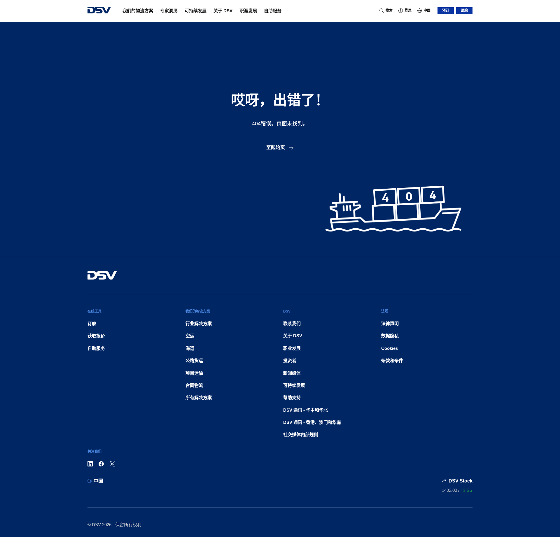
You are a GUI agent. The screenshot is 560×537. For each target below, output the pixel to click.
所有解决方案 (199, 397)
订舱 (92, 323)
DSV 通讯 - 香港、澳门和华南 (312, 422)
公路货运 (194, 360)
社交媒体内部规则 (300, 434)
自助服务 (272, 10)
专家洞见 (169, 10)
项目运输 (194, 373)
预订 (445, 10)
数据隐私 (390, 335)
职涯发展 (248, 10)
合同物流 (194, 385)
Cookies (389, 348)
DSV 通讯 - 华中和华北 (305, 410)
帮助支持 (292, 397)
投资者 (289, 360)
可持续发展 (195, 10)
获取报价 (96, 335)
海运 (190, 348)
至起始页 (276, 147)
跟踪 (464, 10)
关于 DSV (223, 10)
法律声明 (390, 323)
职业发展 (292, 348)
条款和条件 (392, 360)
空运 (190, 335)
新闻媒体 (292, 373)
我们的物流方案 (138, 10)
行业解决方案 (199, 323)
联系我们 (292, 323)
